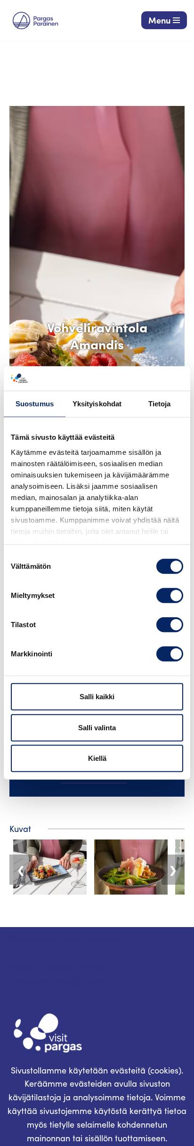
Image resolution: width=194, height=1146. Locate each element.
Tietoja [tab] (159, 404)
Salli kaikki (97, 697)
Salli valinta (97, 728)
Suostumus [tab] (35, 404)
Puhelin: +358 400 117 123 (54, 967)
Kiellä (97, 758)
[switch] (169, 595)
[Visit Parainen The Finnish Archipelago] (35, 20)
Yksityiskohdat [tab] (97, 404)
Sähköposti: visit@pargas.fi (59, 980)
